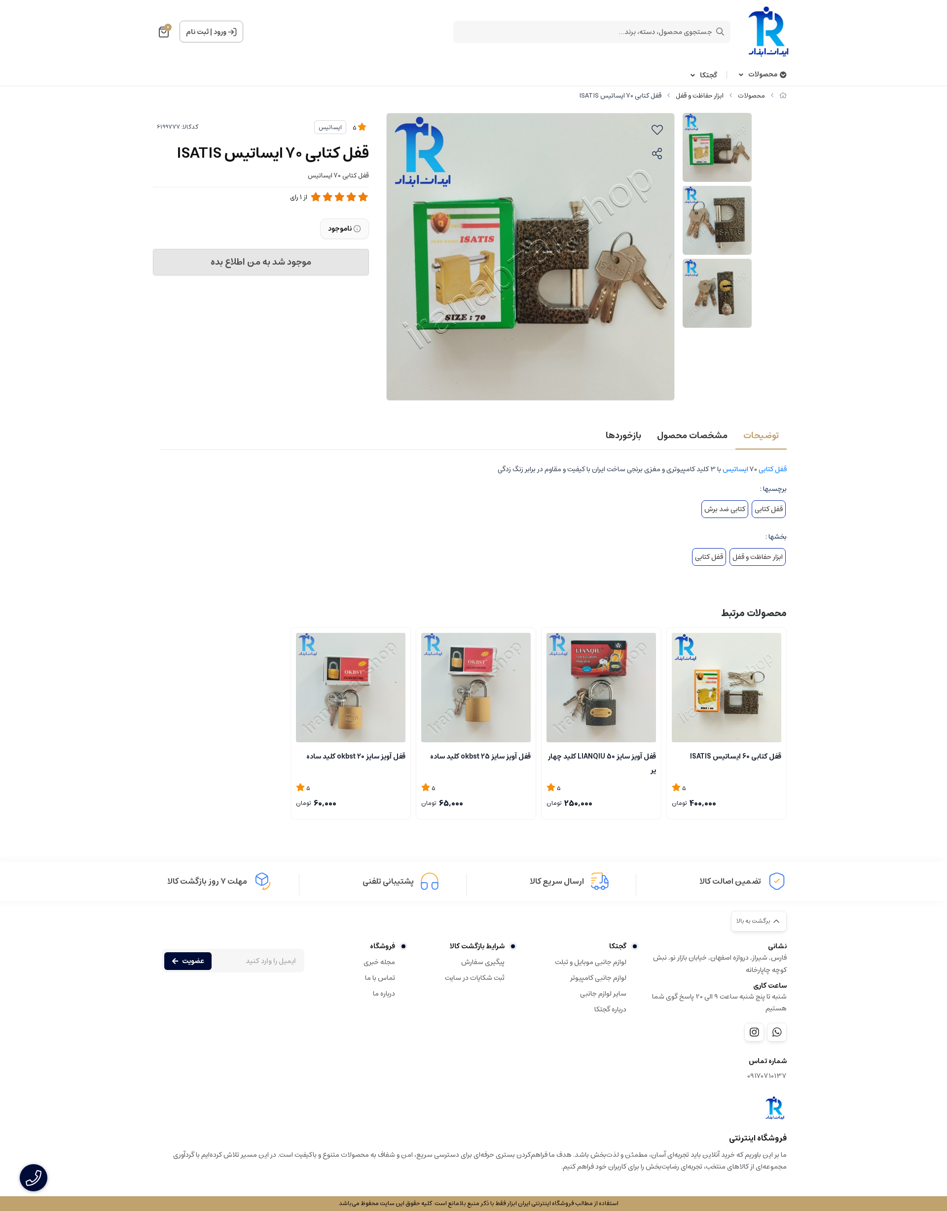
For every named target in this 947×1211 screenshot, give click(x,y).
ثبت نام (197, 32)
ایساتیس (330, 127)
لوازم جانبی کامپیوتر (598, 978)
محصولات (762, 74)
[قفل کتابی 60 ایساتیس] (726, 687)
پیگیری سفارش (483, 962)
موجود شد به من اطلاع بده (261, 262)
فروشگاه (382, 946)
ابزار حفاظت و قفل (700, 96)
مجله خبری (379, 962)
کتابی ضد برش (724, 509)
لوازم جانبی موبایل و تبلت (590, 962)
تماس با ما (380, 978)
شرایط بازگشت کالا (477, 946)
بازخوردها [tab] (623, 436)
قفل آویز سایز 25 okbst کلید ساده (480, 756)
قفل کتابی (773, 469)
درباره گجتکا (610, 1009)
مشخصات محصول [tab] (692, 436)
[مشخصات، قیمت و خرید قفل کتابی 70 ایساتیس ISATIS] (775, 1108)
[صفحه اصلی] (783, 96)
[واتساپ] (777, 1032)
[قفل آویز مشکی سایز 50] (601, 687)
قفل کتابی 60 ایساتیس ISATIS (735, 756)
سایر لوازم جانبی (603, 994)
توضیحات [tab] (761, 436)
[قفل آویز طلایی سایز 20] (350, 687)
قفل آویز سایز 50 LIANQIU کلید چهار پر (602, 762)
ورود (220, 32)
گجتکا (708, 75)
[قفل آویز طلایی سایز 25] (476, 687)
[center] (720, 31)
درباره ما (384, 994)
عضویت (193, 961)
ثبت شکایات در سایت (475, 978)
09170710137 (767, 1076)
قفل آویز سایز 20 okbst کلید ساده (355, 756)
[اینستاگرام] (754, 1032)
